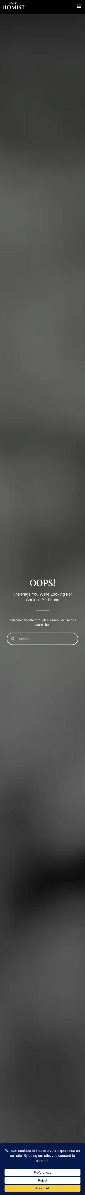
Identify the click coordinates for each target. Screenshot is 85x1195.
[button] (79, 6)
